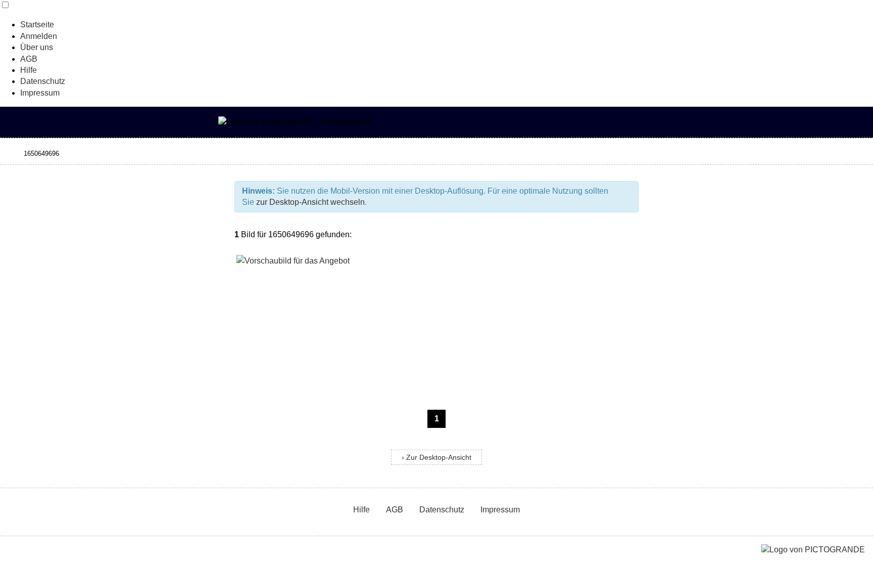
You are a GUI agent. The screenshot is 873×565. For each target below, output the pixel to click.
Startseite (37, 24)
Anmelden (38, 36)
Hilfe (28, 70)
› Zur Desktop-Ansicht (436, 457)
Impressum (40, 93)
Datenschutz (42, 81)
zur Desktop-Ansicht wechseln (310, 202)
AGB (28, 59)
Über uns (36, 47)
